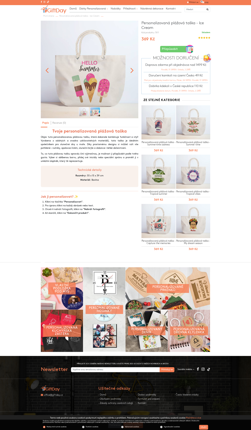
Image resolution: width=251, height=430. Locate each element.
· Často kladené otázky (186, 395)
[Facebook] (41, 2)
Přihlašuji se (167, 370)
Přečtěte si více (193, 418)
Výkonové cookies (132, 427)
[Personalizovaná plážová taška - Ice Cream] (53, 9)
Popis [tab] (45, 123)
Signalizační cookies (172, 427)
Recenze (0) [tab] (59, 123)
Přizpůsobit (170, 49)
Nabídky (116, 8)
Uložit (204, 427)
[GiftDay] (68, 388)
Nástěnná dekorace (151, 8)
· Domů (102, 395)
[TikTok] (48, 2)
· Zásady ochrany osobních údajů (115, 403)
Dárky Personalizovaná (93, 8)
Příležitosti (129, 8)
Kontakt (171, 8)
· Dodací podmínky (146, 395)
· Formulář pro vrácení (148, 399)
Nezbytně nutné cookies (57, 427)
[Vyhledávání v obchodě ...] (207, 9)
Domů (73, 8)
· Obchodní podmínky (109, 399)
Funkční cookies (92, 427)
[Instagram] (44, 2)
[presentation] (47, 70)
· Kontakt (141, 403)
